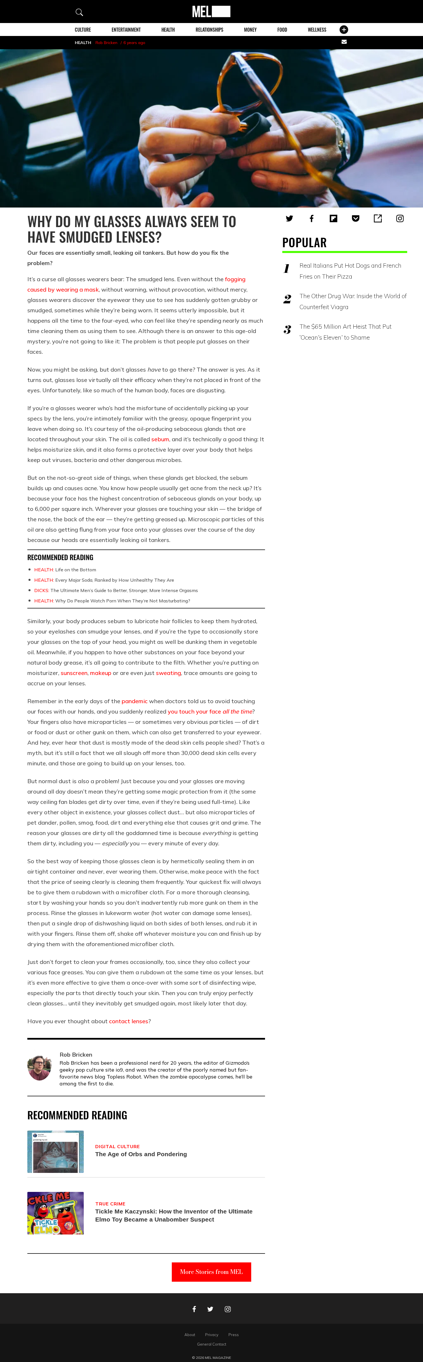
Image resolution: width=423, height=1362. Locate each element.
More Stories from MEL (211, 1271)
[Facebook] (311, 218)
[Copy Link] (378, 218)
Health (168, 29)
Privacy (211, 1334)
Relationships (209, 29)
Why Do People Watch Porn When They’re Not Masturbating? (112, 601)
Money (250, 29)
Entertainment (126, 29)
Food (282, 29)
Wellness (317, 29)
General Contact (211, 1344)
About (189, 1334)
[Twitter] (289, 218)
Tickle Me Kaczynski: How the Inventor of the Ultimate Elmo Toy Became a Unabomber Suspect (174, 1215)
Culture (83, 29)
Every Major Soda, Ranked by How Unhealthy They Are (104, 580)
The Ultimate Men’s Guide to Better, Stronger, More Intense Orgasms (116, 590)
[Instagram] (400, 218)
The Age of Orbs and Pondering (141, 1154)
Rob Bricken (106, 42)
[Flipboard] (333, 218)
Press (233, 1334)
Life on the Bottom (65, 569)
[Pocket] (355, 218)
